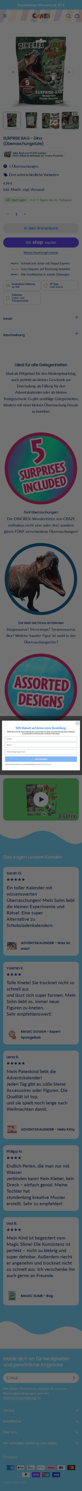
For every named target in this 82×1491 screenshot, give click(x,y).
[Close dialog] (77, 723)
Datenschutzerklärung (44, 764)
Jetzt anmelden (41, 759)
